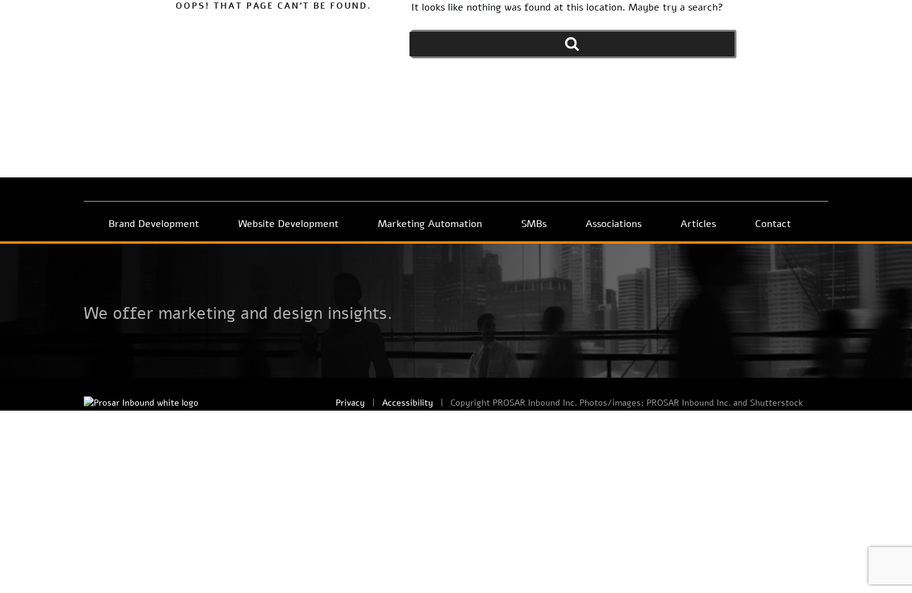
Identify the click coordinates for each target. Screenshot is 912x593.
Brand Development (154, 224)
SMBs (534, 224)
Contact (773, 224)
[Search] (572, 44)
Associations (614, 224)
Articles (698, 224)
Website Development (288, 224)
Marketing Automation (430, 224)
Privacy (350, 403)
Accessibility (407, 403)
